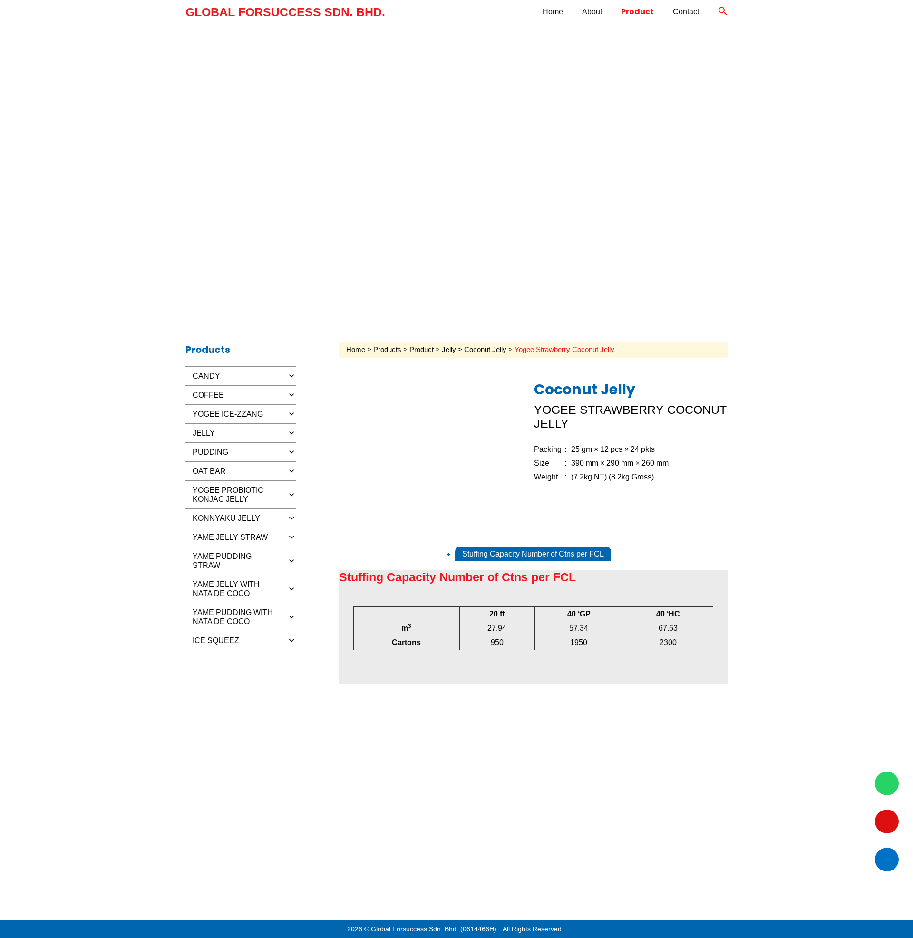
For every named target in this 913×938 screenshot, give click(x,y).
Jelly (449, 349)
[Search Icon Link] (723, 12)
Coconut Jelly (485, 349)
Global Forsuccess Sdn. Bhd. (285, 12)
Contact (686, 12)
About (592, 12)
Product (637, 11)
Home (553, 12)
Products (387, 349)
